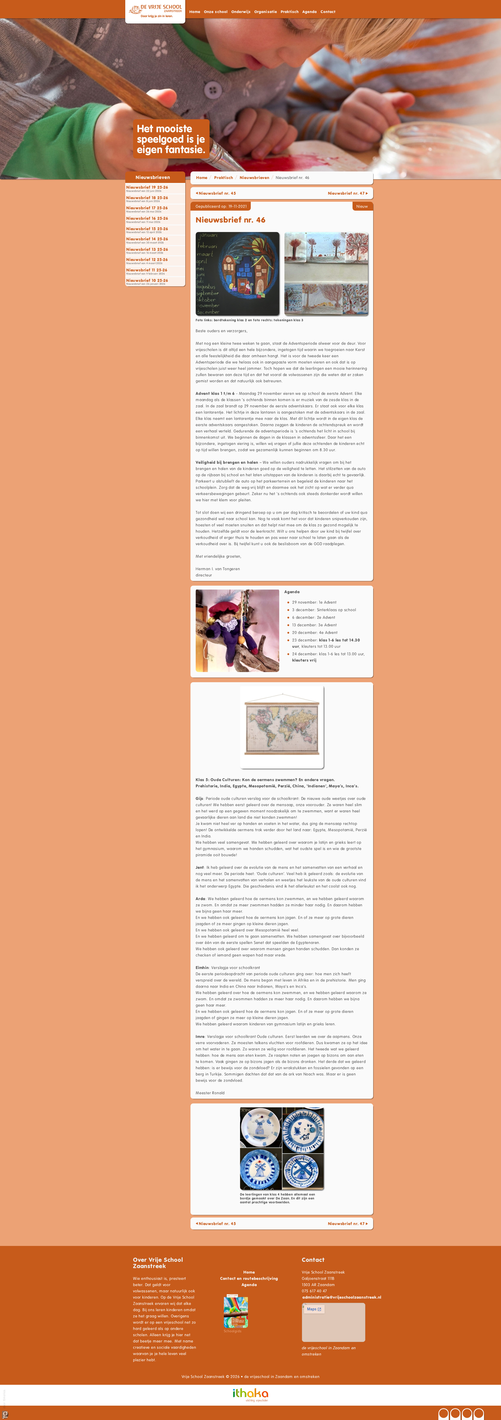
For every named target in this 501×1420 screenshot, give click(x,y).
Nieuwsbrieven (254, 177)
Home (194, 11)
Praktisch (223, 177)
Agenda (309, 11)
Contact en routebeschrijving (249, 1278)
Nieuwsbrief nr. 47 (346, 193)
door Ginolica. (4, 1399)
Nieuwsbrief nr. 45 (217, 193)
